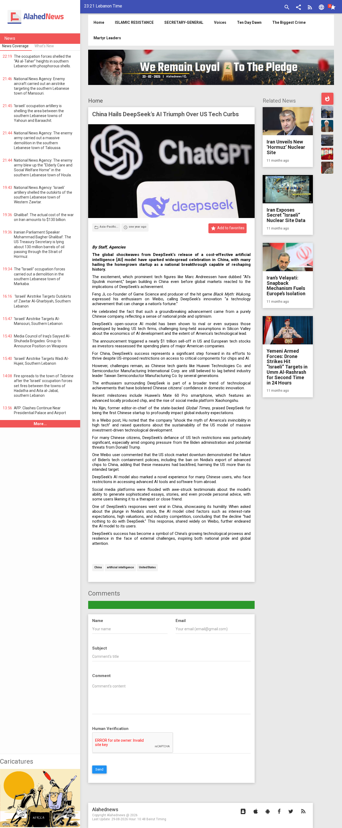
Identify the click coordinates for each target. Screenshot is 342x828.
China (98, 567)
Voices (220, 22)
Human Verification (110, 728)
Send (99, 769)
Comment (101, 675)
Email (181, 620)
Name (97, 620)
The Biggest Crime (289, 22)
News (9, 38)
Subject (99, 648)
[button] (298, 8)
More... (40, 423)
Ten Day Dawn (249, 22)
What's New (44, 46)
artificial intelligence (120, 567)
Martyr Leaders (107, 38)
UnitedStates (147, 567)
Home (95, 101)
